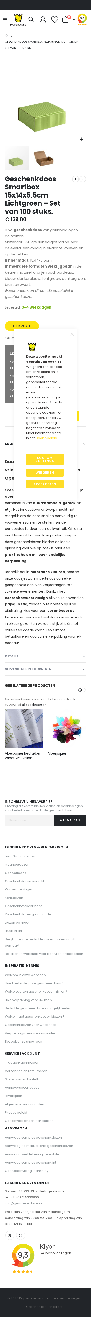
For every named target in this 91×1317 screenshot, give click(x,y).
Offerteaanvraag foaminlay (26, 1171)
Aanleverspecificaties (22, 1087)
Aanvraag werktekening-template (32, 1154)
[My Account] (42, 19)
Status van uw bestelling (24, 1079)
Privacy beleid (16, 1112)
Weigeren (45, 472)
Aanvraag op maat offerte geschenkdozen (39, 1146)
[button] (81, 139)
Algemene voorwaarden (24, 1104)
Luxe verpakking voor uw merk (28, 1000)
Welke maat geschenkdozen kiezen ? (35, 1016)
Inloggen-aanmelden (22, 1062)
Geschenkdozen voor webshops (31, 1024)
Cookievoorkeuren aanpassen (29, 1121)
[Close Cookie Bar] (72, 334)
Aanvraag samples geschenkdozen (33, 1137)
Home (6, 36)
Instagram (20, 1235)
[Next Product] (82, 179)
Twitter (9, 1235)
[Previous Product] (75, 179)
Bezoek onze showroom (24, 1041)
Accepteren (45, 484)
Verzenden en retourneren (26, 1071)
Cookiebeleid (46, 438)
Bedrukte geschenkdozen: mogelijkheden (38, 1008)
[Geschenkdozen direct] (18, 20)
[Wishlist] (54, 19)
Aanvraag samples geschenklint (30, 1162)
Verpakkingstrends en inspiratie (30, 1033)
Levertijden (13, 1096)
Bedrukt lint (13, 931)
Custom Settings (45, 459)
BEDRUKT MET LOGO (22, 327)
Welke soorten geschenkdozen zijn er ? (36, 991)
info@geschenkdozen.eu (25, 1203)
